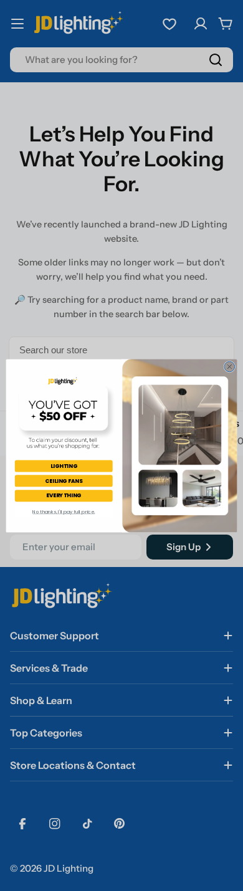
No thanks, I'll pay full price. (63, 511)
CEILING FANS (63, 480)
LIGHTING (63, 465)
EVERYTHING (64, 495)
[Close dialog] (229, 366)
